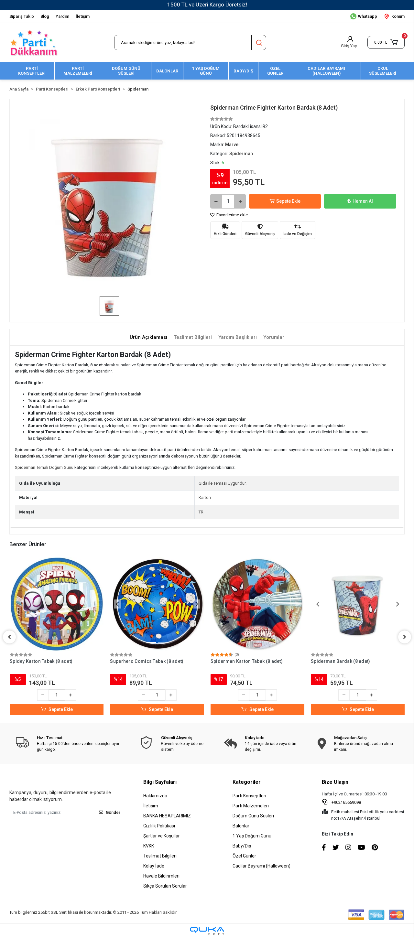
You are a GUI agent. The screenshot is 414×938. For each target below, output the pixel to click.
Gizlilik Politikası (159, 825)
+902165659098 (346, 802)
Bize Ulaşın (335, 782)
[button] (386, 42)
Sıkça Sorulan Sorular (165, 886)
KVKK (148, 845)
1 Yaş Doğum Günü (252, 835)
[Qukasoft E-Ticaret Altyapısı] (207, 931)
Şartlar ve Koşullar (161, 835)
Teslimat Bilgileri (160, 855)
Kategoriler (247, 782)
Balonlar (241, 825)
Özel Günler (244, 855)
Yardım (62, 16)
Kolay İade (153, 865)
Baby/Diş (242, 845)
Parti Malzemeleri (251, 805)
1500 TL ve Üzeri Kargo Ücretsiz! (207, 4)
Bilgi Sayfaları (160, 782)
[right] (404, 637)
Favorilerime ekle (231, 214)
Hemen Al (363, 201)
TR (201, 512)
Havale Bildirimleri (161, 876)
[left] (9, 637)
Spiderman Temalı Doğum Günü (44, 467)
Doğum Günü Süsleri (253, 815)
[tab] (148, 337)
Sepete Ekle (288, 201)
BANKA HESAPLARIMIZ (167, 815)
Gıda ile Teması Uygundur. (222, 483)
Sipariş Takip (21, 16)
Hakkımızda (155, 795)
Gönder (113, 812)
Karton (205, 497)
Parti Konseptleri (249, 795)
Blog (44, 16)
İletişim (83, 16)
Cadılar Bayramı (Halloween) (261, 865)
